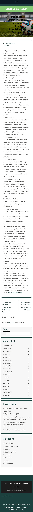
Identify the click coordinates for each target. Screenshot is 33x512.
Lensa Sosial (8, 455)
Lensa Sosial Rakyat (16, 8)
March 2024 (6, 389)
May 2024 (6, 383)
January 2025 (7, 360)
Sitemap (18, 483)
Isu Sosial (7, 449)
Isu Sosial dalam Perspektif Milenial (15, 430)
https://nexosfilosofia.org (15, 292)
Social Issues (8, 458)
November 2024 (7, 366)
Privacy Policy (16, 487)
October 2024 (7, 369)
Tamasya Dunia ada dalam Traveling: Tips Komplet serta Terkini (6, 307)
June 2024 (6, 380)
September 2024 (7, 372)
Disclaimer (25, 483)
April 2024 (6, 386)
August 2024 (6, 375)
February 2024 (7, 392)
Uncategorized (9, 463)
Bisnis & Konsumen (10, 443)
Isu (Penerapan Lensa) (11, 446)
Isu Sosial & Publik (10, 452)
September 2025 (7, 351)
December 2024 (7, 363)
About (5, 483)
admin (7, 45)
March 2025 (6, 357)
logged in (11, 322)
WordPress (12, 509)
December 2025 (7, 345)
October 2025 (7, 348)
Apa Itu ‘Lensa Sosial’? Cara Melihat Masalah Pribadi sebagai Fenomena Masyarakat (14, 424)
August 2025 (6, 354)
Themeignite (17, 507)
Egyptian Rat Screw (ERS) (12, 414)
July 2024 (6, 377)
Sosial (6, 461)
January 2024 (7, 395)
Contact (11, 483)
